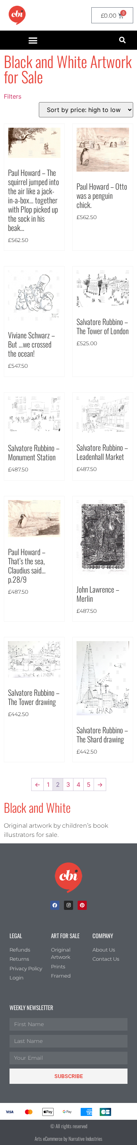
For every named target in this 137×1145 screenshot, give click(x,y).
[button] (33, 40)
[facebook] (54, 905)
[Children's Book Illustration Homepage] (68, 877)
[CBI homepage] (17, 15)
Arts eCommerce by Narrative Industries (68, 1138)
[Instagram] (68, 905)
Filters (12, 96)
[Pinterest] (82, 905)
